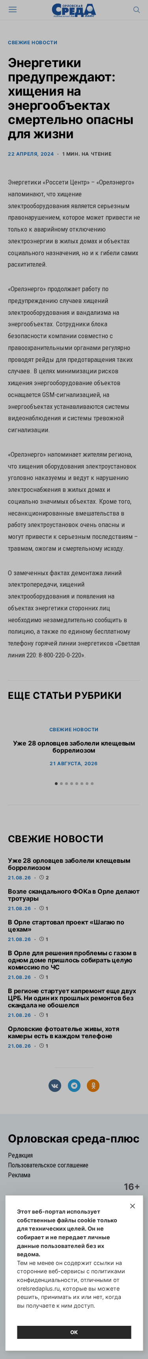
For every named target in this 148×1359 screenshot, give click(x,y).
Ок (74, 1332)
